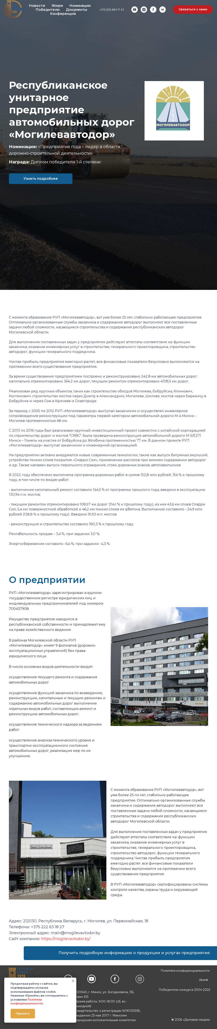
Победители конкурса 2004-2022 (184, 990)
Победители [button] (48, 10)
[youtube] (134, 9)
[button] (193, 9)
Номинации (80, 6)
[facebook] (153, 9)
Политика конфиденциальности (185, 971)
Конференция (63, 14)
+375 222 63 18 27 (47, 927)
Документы (76, 10)
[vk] (162, 9)
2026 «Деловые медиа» (190, 1020)
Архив (203, 980)
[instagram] (144, 9)
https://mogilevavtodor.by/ (65, 938)
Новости (37, 6)
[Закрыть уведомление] (73, 981)
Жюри (57, 6)
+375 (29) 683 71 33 (111, 9)
